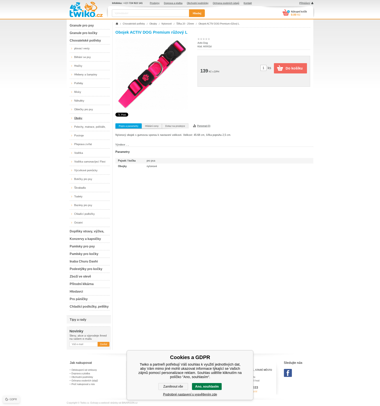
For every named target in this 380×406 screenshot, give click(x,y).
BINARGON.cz (130, 402)
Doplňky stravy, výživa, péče (87, 232)
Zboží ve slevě (80, 276)
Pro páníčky (79, 299)
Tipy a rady (78, 319)
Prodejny (155, 3)
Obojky (78, 118)
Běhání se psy (82, 57)
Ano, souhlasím (207, 386)
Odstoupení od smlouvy (84, 370)
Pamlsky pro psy (82, 246)
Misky (77, 91)
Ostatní (78, 222)
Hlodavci (76, 291)
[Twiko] (86, 9)
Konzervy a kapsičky (85, 239)
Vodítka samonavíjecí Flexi (89, 161)
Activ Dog (203, 43)
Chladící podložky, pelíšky (89, 306)
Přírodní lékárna (82, 284)
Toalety (78, 196)
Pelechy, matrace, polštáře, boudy (90, 128)
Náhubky (79, 100)
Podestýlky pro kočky (86, 269)
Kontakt (248, 3)
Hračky (78, 65)
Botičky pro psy (83, 179)
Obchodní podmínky (197, 3)
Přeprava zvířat (83, 144)
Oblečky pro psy (83, 109)
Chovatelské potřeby (85, 40)
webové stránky (109, 402)
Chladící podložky (84, 213)
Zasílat (103, 344)
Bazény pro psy (83, 205)
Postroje (79, 135)
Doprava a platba (173, 3)
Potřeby (78, 83)
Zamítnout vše (173, 386)
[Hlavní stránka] (117, 23)
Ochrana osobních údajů (226, 3)
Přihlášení (304, 3)
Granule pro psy (82, 25)
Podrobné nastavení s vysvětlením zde (190, 394)
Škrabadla (80, 187)
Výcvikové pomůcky (86, 170)
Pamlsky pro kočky (84, 254)
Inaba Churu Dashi (84, 261)
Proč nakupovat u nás (83, 384)
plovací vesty (82, 48)
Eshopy (94, 402)
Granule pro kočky (83, 33)
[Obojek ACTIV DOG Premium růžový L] (151, 73)
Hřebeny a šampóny (85, 74)
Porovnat (203, 126)
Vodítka (78, 152)
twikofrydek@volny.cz (245, 391)
